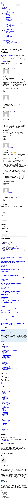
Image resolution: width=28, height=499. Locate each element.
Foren (6, 55)
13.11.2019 (3, 280)
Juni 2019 (5, 395)
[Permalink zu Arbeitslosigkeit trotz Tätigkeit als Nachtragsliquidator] (4, 297)
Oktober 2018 (6, 404)
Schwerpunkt (9, 36)
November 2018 (6, 403)
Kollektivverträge (9, 29)
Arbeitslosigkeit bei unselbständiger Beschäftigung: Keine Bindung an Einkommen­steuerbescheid (14, 293)
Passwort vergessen (10, 12)
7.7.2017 (2, 341)
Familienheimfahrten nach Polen (10, 269)
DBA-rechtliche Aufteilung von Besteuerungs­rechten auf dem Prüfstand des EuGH (13, 261)
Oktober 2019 (6, 390)
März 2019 (5, 398)
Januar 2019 (5, 401)
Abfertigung (8, 24)
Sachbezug (8, 17)
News (7, 34)
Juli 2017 (5, 423)
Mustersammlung (9, 41)
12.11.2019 (3, 288)
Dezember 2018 (6, 402)
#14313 (15, 68)
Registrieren (8, 11)
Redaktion (3, 330)
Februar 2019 (6, 399)
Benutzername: (5, 214)
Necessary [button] (3, 480)
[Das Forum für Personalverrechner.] (9, 490)
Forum (4, 8)
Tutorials (8, 37)
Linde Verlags (6, 440)
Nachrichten (4, 254)
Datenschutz (6, 430)
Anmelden (4, 220)
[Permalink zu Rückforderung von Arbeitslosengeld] (9, 312)
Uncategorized (6, 367)
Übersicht (8, 9)
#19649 (15, 187)
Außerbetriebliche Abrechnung (12, 26)
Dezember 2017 (6, 416)
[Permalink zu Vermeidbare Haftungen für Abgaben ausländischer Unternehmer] (4, 279)
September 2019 (6, 391)
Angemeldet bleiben (7, 217)
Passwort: (4, 215)
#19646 (16, 94)
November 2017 (6, 418)
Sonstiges (11, 55)
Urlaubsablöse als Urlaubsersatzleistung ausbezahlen (14, 250)
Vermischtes (5, 369)
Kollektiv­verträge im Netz (11, 42)
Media (4, 30)
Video (7, 39)
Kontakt (5, 431)
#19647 (15, 111)
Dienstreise (8, 18)
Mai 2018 (5, 410)
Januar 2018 (5, 415)
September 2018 (6, 406)
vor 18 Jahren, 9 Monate (16, 60)
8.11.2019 (3, 314)
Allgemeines (8, 14)
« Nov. (2, 383)
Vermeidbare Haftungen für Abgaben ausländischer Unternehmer (11, 284)
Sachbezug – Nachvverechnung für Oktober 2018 (14, 246)
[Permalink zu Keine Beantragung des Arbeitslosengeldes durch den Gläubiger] (6, 305)
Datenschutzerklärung (5, 450)
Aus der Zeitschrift (10, 31)
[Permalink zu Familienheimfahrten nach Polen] (4, 265)
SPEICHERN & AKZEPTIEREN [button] (8, 488)
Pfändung (8, 28)
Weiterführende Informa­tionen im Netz (14, 43)
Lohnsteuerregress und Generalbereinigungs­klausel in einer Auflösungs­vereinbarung (13, 323)
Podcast (7, 35)
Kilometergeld (6, 243)
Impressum (5, 429)
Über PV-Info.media (6, 332)
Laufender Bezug (9, 15)
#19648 (16, 142)
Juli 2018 (5, 408)
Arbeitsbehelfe (6, 40)
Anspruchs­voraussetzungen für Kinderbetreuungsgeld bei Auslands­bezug (12, 276)
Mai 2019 (5, 396)
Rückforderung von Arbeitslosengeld (11, 316)
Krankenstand (9, 20)
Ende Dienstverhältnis (10, 25)
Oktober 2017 (6, 419)
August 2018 (6, 407)
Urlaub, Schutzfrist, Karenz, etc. (13, 21)
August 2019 (6, 392)
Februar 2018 (6, 414)
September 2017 (6, 420)
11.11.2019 (3, 306)
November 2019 (6, 388)
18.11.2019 (3, 266)
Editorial (8, 32)
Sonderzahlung (9, 19)
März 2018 (5, 413)
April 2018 (5, 412)
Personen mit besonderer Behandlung (14, 23)
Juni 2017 (5, 424)
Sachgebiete (5, 13)
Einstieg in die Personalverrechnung (11, 248)
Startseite (5, 7)
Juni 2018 (5, 409)
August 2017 (6, 421)
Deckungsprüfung (7, 241)
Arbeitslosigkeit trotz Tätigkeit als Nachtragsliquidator (10, 301)
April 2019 (5, 397)
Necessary (4, 481)
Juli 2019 (5, 393)
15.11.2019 (3, 272)
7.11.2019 (3, 320)
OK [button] (2, 455)
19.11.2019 (3, 258)
